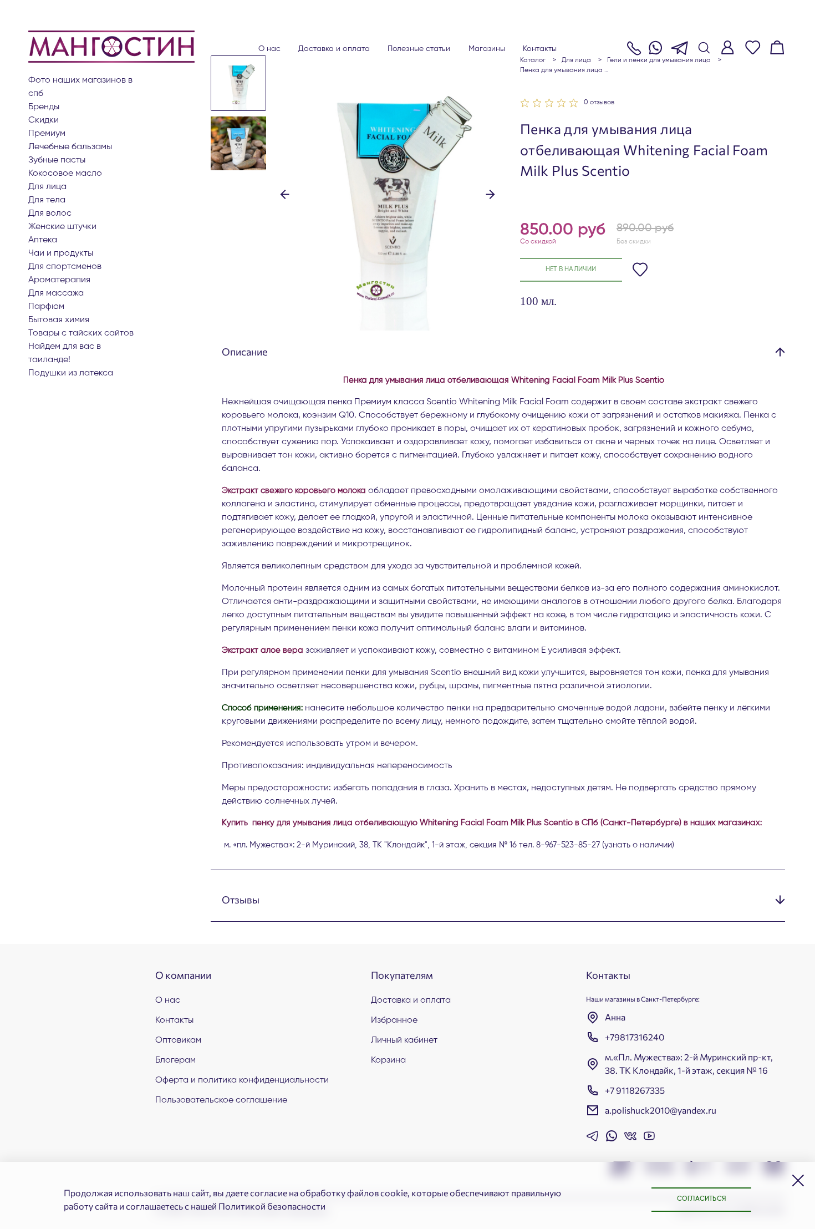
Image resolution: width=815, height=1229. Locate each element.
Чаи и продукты (60, 253)
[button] (284, 193)
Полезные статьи (419, 49)
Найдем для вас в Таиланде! (64, 353)
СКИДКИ (43, 120)
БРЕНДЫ (43, 107)
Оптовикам (178, 1040)
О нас (269, 49)
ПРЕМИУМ (46, 133)
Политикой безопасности (271, 1206)
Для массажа (56, 293)
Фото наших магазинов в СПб (80, 87)
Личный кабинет (404, 1040)
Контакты (540, 49)
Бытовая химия (58, 320)
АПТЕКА (42, 240)
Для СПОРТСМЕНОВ (64, 266)
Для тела (46, 200)
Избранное (394, 1020)
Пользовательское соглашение (221, 1100)
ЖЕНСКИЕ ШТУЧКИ (62, 226)
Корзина (388, 1060)
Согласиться (701, 1199)
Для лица (47, 186)
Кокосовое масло (65, 173)
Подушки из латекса (70, 373)
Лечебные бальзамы (70, 147)
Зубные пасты (56, 160)
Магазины (487, 49)
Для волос (50, 213)
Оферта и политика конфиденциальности (242, 1080)
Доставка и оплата (334, 49)
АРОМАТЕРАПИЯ (59, 280)
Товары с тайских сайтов (81, 333)
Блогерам (175, 1060)
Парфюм (46, 306)
